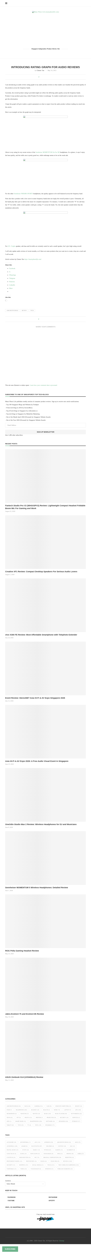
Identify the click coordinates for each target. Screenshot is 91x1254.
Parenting (69, 1157)
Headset (35, 1110)
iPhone (70, 1153)
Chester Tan (40, 70)
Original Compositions (52, 1157)
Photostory (31, 1161)
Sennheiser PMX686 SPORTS (23, 193)
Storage (76, 1121)
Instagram (48, 1153)
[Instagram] (45, 53)
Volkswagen (36, 1169)
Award (24, 1146)
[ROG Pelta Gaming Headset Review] (45, 921)
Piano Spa (55, 1161)
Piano (44, 1161)
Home (57, 1110)
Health (46, 1110)
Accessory (11, 1142)
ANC (37, 1142)
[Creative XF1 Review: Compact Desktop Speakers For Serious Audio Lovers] (45, 542)
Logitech (11, 1157)
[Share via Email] (51, 77)
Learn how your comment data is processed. (43, 385)
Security (64, 1117)
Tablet (10, 1125)
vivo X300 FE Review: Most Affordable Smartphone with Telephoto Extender (41, 635)
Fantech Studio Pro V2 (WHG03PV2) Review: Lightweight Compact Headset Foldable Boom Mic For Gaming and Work (45, 506)
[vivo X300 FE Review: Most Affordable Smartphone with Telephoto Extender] (45, 605)
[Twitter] (42, 53)
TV (29, 1125)
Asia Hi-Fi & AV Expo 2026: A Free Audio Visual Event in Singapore (36, 761)
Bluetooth (36, 1146)
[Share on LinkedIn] (48, 77)
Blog (27, 1106)
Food (9, 1110)
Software (50, 1121)
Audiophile (12, 1146)
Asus (77, 1142)
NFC (36, 1157)
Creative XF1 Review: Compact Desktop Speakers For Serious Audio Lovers (41, 571)
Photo (28, 1117)
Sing (9, 1121)
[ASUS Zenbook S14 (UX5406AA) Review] (45, 1047)
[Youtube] (48, 53)
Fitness (47, 1150)
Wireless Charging (65, 1169)
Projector (51, 1117)
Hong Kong (35, 1153)
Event (25, 1150)
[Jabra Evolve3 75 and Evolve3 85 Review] (45, 984)
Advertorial (25, 1142)
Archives (8, 1181)
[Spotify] (51, 53)
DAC (72, 1146)
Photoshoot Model (14, 1161)
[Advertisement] (45, 30)
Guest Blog (11, 1153)
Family (36, 1150)
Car (48, 1106)
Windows (49, 1169)
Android (48, 1142)
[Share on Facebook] (42, 77)
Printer (39, 1117)
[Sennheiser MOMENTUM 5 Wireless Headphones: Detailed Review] (45, 858)
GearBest (71, 1150)
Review (24, 310)
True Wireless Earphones (68, 1165)
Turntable (11, 1169)
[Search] (85, 3)
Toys (21, 1125)
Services (76, 1117)
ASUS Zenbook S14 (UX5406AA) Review (24, 1077)
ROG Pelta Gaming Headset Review (22, 951)
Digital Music (12, 1150)
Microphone (12, 1113)
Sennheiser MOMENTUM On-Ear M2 (48, 152)
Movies (36, 1113)
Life (78, 1110)
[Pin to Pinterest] (46, 77)
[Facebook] (39, 53)
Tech (32, 310)
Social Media (38, 1165)
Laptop (67, 1110)
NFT (19, 1117)
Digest (78, 1106)
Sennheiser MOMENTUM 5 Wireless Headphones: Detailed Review (36, 887)
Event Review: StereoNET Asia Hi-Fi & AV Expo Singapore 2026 (35, 698)
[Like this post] (40, 77)
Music (47, 1113)
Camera (38, 1106)
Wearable (49, 1125)
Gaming (59, 1150)
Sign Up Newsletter (45, 432)
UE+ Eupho (11, 246)
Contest (62, 1146)
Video (23, 1169)
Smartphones (36, 1121)
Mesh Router (25, 1157)
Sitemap (61, 1241)
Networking (76, 1113)
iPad (60, 1153)
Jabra (80, 1153)
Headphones (21, 1110)
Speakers (63, 1121)
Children (50, 1146)
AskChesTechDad (12, 310)
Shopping (23, 1165)
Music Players (61, 1113)
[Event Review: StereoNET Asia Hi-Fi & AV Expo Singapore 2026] (45, 668)
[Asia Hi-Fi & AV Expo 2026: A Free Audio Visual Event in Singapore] (45, 731)
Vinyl (38, 1125)
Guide (23, 1153)
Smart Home (20, 1121)
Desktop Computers (63, 1106)
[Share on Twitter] (44, 77)
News (10, 1117)
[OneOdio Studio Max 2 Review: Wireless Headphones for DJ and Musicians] (45, 795)
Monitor (25, 1113)
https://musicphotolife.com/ (32, 259)
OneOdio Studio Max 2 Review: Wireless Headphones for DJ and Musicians (41, 824)
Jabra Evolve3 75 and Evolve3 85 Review (24, 1014)
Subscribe (10, 1249)
